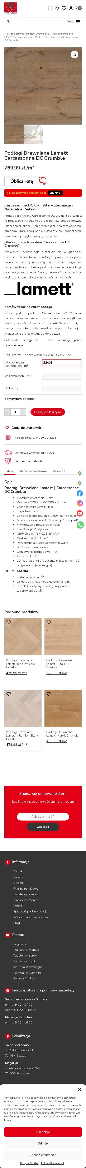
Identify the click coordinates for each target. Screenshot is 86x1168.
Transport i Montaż (26, 900)
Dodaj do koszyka (47, 412)
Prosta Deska (25, 37)
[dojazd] (57, 8)
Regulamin (20, 944)
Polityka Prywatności (52, 1163)
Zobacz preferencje (43, 1155)
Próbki (17, 906)
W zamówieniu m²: (18, 376)
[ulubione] (64, 8)
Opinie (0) (59, 471)
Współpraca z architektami (31, 917)
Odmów (43, 1143)
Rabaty (18, 877)
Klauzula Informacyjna (28, 967)
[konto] (71, 8)
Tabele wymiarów (25, 894)
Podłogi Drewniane (37, 33)
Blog (16, 923)
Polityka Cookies (29, 1163)
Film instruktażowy (25, 888)
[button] (80, 1090)
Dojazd (18, 883)
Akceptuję (43, 1132)
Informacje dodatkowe (33, 471)
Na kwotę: (11, 388)
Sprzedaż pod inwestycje (30, 911)
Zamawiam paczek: (19, 399)
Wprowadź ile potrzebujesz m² (16, 364)
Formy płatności (24, 961)
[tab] (10, 471)
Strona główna (15, 33)
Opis (10, 471)
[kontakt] (50, 8)
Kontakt (18, 871)
